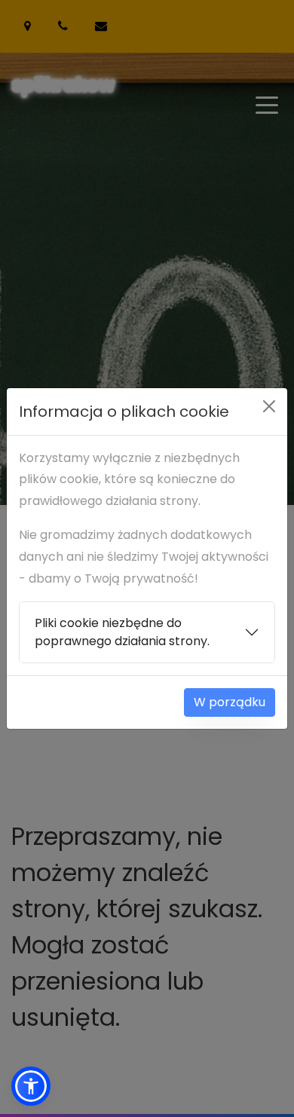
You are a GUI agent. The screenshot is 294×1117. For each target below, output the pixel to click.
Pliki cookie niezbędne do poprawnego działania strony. (122, 632)
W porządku (229, 702)
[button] (31, 1086)
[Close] (269, 406)
